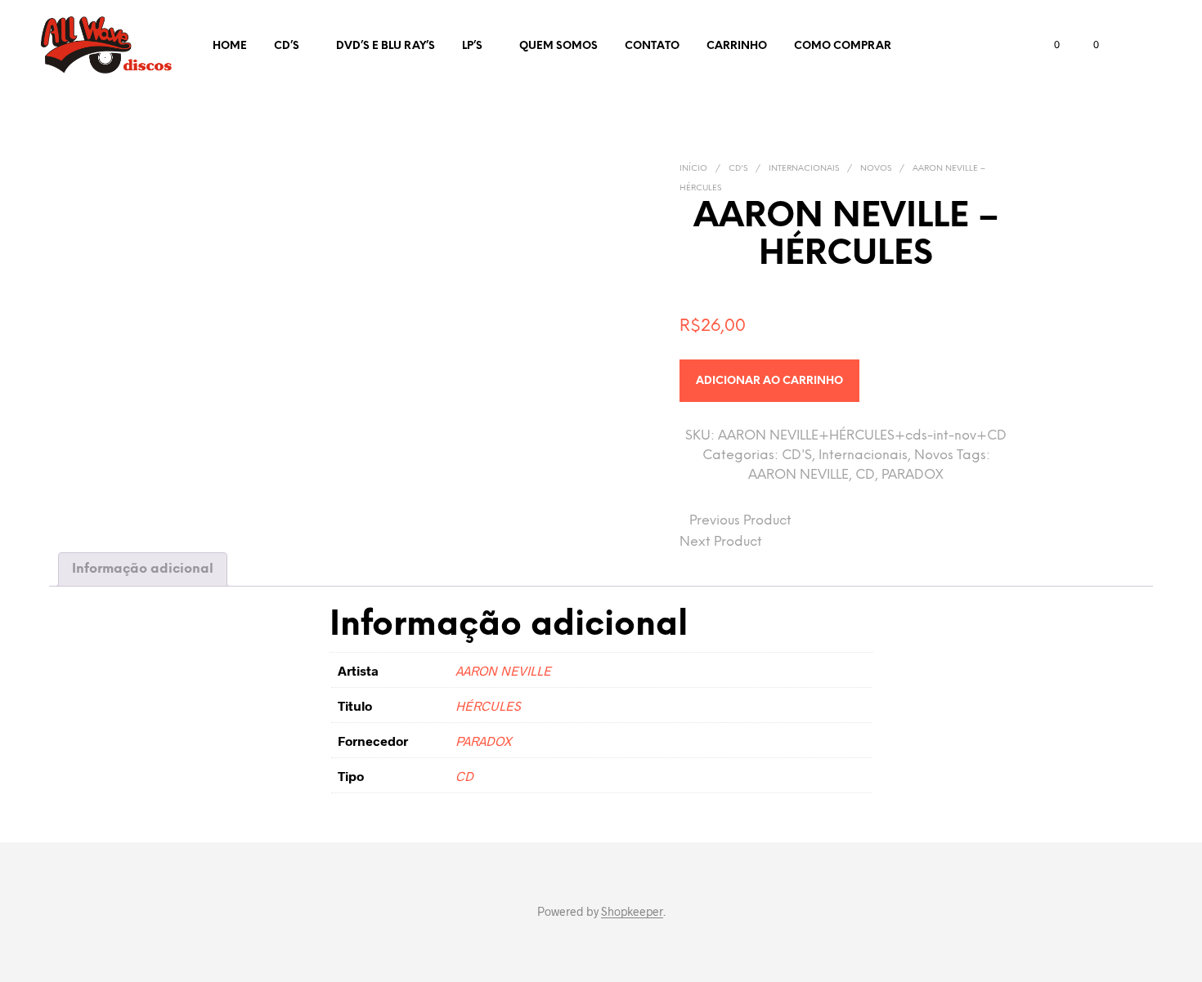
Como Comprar (842, 46)
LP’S (472, 46)
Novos (875, 168)
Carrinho (736, 46)
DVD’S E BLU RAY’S (385, 46)
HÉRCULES (488, 705)
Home (230, 46)
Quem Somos (558, 46)
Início (693, 168)
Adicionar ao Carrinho (769, 381)
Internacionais (804, 168)
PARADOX (912, 475)
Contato (652, 46)
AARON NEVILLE (798, 475)
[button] (1047, 45)
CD (865, 475)
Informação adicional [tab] (142, 569)
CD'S (738, 168)
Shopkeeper (632, 911)
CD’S (286, 46)
